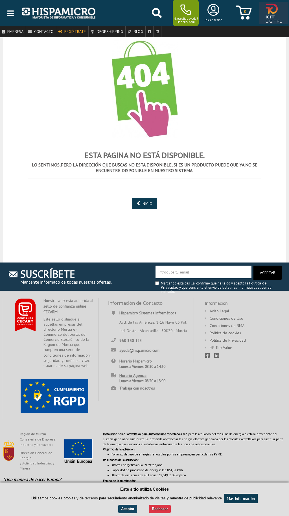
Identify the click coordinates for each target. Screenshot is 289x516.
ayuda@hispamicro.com (139, 350)
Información (216, 303)
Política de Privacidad (228, 340)
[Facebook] (149, 31)
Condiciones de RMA (227, 325)
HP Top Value (221, 347)
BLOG (138, 31)
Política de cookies (225, 332)
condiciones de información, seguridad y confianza (66, 358)
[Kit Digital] (272, 13)
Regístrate (74, 31)
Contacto (43, 31)
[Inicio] (58, 12)
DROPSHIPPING (109, 31)
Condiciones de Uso (226, 318)
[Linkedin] (157, 31)
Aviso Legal (219, 310)
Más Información (241, 498)
